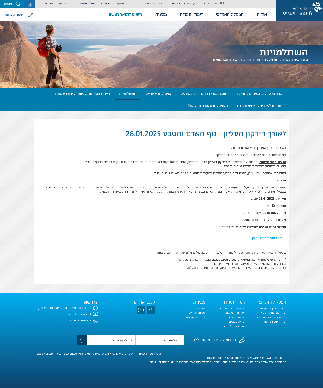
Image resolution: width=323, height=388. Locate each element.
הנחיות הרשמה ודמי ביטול (208, 105)
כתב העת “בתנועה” (127, 3)
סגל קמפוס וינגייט (83, 3)
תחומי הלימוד (242, 59)
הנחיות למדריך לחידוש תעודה (259, 105)
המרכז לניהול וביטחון (233, 326)
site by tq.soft (45, 353)
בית (305, 59)
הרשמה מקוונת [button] (16, 14)
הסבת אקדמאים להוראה (271, 317)
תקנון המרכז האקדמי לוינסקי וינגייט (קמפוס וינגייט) (256, 357)
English (220, 3)
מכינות (161, 14)
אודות (262, 14)
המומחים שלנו (153, 3)
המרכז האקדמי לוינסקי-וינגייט (230, 362)
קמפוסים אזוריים (158, 94)
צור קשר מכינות (195, 317)
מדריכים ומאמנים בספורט (230, 308)
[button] (12, 4)
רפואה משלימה (236, 321)
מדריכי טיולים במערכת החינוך (259, 94)
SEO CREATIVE (72, 353)
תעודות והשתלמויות (234, 312)
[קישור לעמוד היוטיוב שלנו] (141, 310)
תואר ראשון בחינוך (275, 321)
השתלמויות (220, 59)
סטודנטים (104, 3)
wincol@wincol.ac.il (79, 314)
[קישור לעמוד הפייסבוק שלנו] (151, 310)
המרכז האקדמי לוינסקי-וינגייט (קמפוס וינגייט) (64, 308)
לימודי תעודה (191, 14)
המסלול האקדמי (230, 14)
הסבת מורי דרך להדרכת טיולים (203, 94)
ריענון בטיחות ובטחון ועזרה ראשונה (82, 94)
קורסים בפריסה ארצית (180, 3)
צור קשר (48, 3)
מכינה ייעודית (197, 312)
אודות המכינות (196, 308)
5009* (72, 320)
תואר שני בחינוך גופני (273, 312)
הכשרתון (205, 3)
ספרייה (62, 3)
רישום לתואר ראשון (125, 14)
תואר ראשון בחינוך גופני (272, 308)
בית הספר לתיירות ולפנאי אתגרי (277, 59)
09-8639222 (83, 320)
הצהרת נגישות (215, 357)
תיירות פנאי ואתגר (235, 317)
